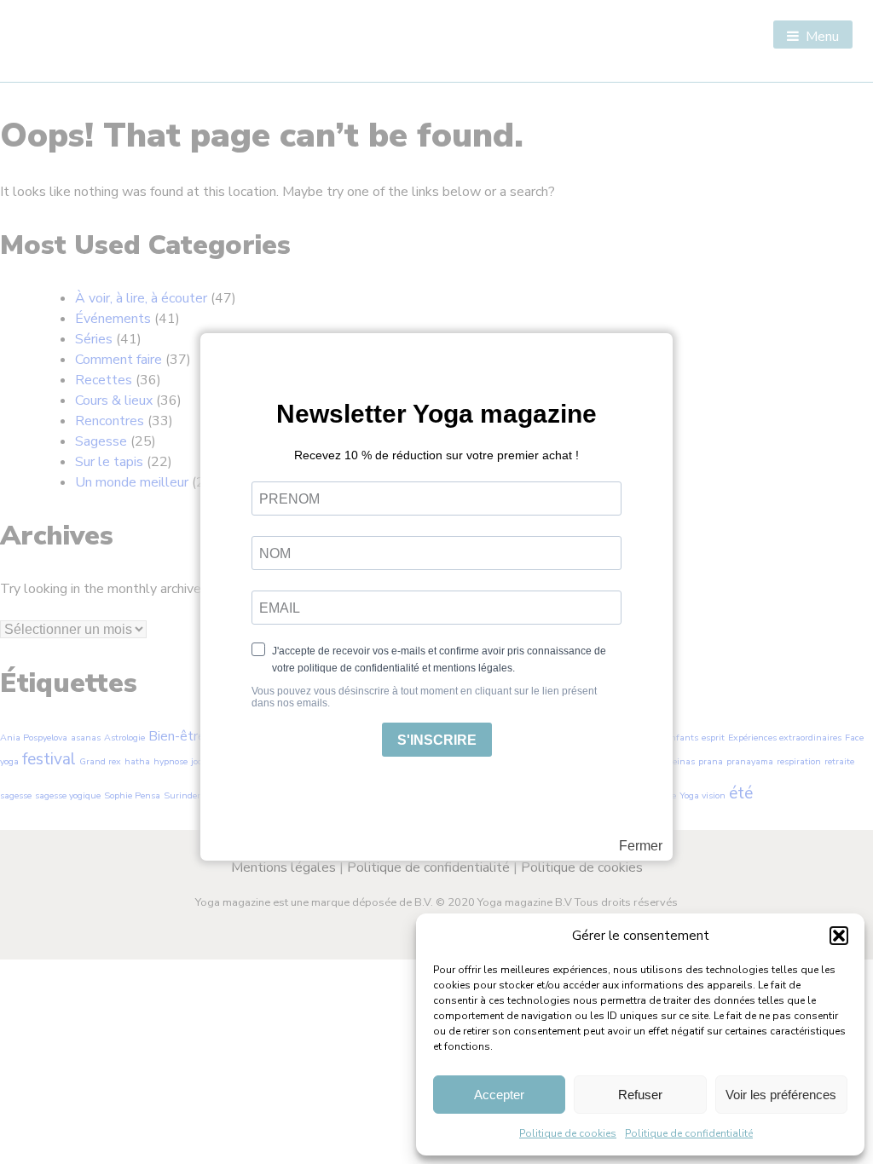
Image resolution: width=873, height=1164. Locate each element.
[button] (838, 935)
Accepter (499, 1094)
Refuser (640, 1094)
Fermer (640, 846)
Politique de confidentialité (689, 1133)
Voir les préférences (781, 1094)
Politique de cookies (567, 1133)
